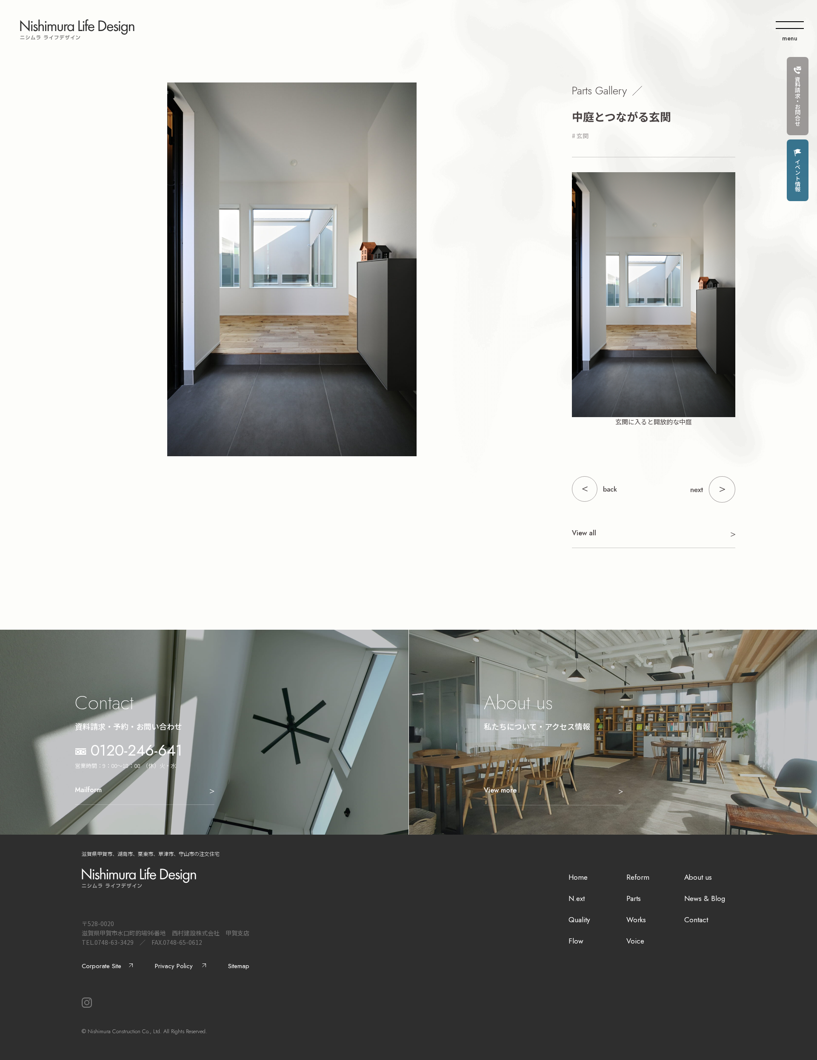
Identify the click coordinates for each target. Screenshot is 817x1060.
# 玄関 (580, 135)
